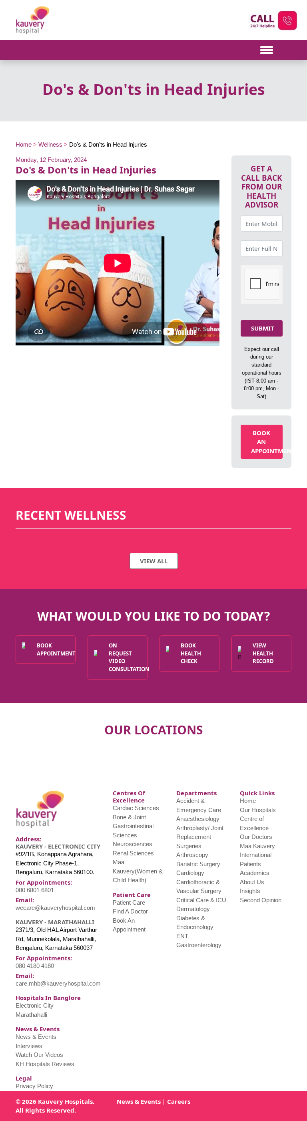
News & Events (36, 1036)
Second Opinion (260, 900)
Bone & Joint (129, 817)
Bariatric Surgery (198, 864)
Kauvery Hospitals (65, 1101)
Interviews (29, 1045)
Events (151, 1101)
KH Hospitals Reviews (45, 1064)
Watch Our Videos (39, 1054)
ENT (182, 936)
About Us (252, 882)
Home (24, 144)
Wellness (50, 144)
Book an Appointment (267, 442)
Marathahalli (31, 1014)
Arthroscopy (192, 854)
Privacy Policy (34, 1086)
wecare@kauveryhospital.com (55, 907)
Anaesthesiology (197, 818)
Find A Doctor (130, 911)
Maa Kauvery (257, 846)
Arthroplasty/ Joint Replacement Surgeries (199, 837)
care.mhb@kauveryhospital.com (58, 983)
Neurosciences (132, 844)
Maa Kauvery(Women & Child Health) (138, 871)
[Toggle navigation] (43, 50)
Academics (254, 872)
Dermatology (193, 908)
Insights (250, 890)
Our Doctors (256, 836)
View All (153, 561)
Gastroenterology (198, 945)
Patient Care (129, 902)
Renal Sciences (133, 853)
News (125, 1101)
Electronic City (35, 1005)
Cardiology (190, 872)
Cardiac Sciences (136, 807)
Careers (178, 1101)
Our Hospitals (258, 809)
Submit (262, 328)
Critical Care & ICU (201, 900)
